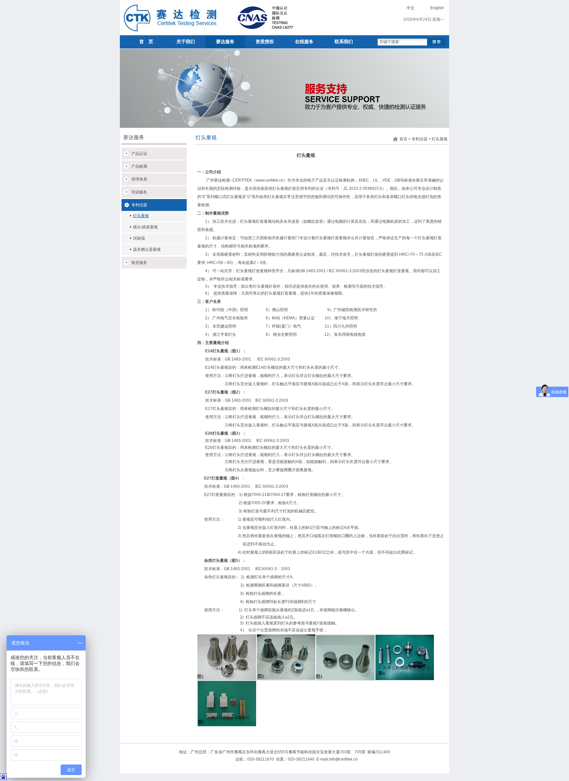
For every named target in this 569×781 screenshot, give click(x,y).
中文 (411, 8)
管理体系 (139, 179)
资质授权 (265, 41)
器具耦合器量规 (147, 249)
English (437, 8)
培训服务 (139, 192)
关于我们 (185, 41)
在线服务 (304, 41)
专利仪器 (139, 205)
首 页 (146, 41)
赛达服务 (225, 41)
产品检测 (139, 166)
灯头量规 (141, 216)
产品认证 (139, 153)
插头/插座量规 (145, 227)
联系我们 (344, 41)
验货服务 (139, 262)
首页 (403, 139)
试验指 (139, 238)
